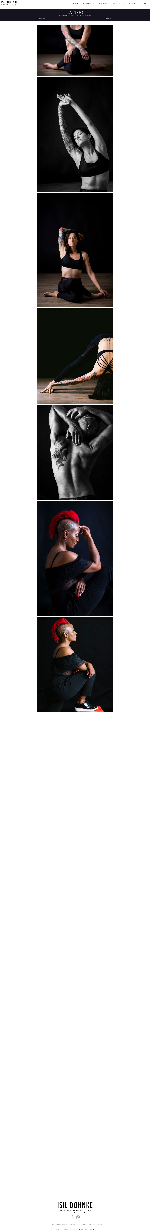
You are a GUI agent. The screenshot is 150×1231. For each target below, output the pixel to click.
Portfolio (103, 3)
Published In (88, 3)
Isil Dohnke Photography (67, 15)
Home (75, 3)
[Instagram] (78, 1217)
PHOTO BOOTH (119, 3)
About (132, 3)
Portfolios (80, 15)
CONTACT (143, 3)
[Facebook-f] (72, 1217)
